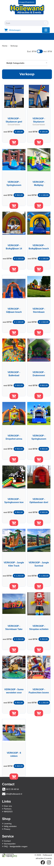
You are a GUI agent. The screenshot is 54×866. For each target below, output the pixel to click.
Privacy (7, 829)
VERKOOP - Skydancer (39, 120)
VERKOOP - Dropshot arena (14, 437)
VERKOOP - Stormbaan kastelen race (39, 310)
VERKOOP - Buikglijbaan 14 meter (14, 247)
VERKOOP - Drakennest (39, 374)
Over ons (8, 806)
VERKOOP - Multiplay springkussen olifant (39, 183)
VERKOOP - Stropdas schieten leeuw (38, 627)
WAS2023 (8, 811)
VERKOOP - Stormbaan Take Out (13, 627)
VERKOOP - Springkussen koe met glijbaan (14, 500)
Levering (7, 823)
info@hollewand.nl (14, 794)
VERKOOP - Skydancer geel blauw (14, 120)
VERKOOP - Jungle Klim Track (14, 564)
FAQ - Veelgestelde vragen (15, 846)
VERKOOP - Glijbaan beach (14, 310)
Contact (7, 841)
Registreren (30, 2)
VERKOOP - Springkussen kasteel (38, 437)
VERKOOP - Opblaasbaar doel (38, 500)
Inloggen (22, 2)
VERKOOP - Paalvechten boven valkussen (39, 691)
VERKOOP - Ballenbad (14, 374)
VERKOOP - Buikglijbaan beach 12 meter (39, 247)
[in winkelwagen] (14, 142)
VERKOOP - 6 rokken (14, 754)
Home (4, 46)
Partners (7, 809)
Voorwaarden (10, 844)
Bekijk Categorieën (15, 63)
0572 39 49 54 (12, 789)
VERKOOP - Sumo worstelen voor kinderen (14, 691)
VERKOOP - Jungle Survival (39, 564)
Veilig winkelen (10, 826)
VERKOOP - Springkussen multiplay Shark (14, 183)
